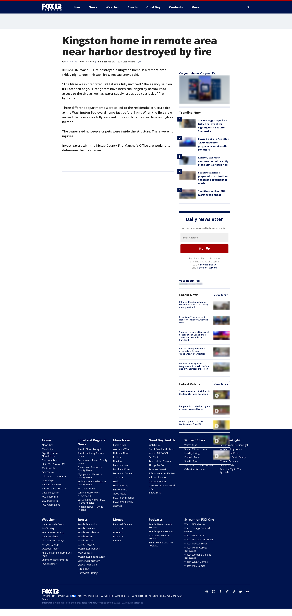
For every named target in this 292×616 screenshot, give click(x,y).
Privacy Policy (208, 264)
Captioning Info (50, 492)
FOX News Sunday (123, 501)
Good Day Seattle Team (162, 449)
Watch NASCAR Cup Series (198, 539)
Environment (120, 489)
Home (46, 440)
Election (117, 461)
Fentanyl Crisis (228, 465)
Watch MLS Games (194, 565)
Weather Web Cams (53, 524)
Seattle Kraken (85, 540)
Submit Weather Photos (162, 473)
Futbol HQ (83, 568)
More (195, 7)
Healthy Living (120, 485)
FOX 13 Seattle (87, 61)
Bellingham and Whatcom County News (92, 483)
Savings (117, 540)
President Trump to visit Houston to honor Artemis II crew (194, 319)
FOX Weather (49, 563)
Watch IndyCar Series (196, 543)
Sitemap (117, 505)
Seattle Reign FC (86, 544)
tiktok (227, 591)
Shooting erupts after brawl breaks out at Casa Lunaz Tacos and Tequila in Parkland (194, 335)
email (247, 591)
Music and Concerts (124, 473)
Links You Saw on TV (53, 464)
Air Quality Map (50, 544)
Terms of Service (207, 267)
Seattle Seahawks (87, 524)
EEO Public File (50, 500)
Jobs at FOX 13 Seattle (54, 476)
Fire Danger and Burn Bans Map (57, 554)
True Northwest (157, 469)
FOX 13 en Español (123, 497)
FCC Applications (51, 504)
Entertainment (121, 465)
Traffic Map (48, 528)
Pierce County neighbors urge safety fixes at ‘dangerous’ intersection (192, 351)
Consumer (118, 477)
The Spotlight (230, 440)
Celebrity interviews (194, 469)
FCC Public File (50, 496)
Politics (117, 457)
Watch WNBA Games (196, 561)
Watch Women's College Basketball (197, 556)
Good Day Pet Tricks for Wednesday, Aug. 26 (191, 423)
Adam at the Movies (160, 461)
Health (116, 481)
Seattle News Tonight (89, 449)
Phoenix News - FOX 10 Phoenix (90, 508)
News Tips (47, 445)
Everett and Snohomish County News (90, 469)
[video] (221, 394)
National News (121, 453)
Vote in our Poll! (190, 281)
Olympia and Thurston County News (90, 476)
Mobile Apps (48, 449)
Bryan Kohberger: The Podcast (161, 544)
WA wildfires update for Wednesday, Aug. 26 (192, 453)
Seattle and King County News (91, 454)
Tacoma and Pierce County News (92, 462)
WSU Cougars (85, 552)
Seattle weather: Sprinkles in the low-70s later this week (194, 392)
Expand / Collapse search (248, 7)
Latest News (188, 295)
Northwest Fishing (88, 572)
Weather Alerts (50, 536)
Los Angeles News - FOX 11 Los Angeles (91, 501)
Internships (48, 480)
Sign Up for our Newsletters (50, 454)
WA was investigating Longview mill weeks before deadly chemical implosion (194, 366)
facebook (220, 591)
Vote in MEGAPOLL (159, 453)
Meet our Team (50, 460)
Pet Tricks (154, 457)
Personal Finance (122, 524)
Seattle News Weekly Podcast (160, 526)
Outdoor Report (157, 481)
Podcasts (156, 519)
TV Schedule (48, 468)
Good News (119, 493)
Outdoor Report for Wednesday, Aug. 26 (190, 438)
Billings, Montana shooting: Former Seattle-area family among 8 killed (194, 304)
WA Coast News (86, 488)
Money (118, 519)
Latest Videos (189, 384)
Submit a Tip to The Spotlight (230, 471)
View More (221, 295)
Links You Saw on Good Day (162, 487)
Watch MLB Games (195, 535)
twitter (240, 591)
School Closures (157, 477)
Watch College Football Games (197, 530)
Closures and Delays (53, 540)
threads (234, 591)
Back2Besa (155, 492)
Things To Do (156, 465)
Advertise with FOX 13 (54, 488)
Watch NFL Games (194, 524)
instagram (213, 591)
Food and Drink (121, 469)
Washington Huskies (89, 548)
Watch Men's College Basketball (195, 549)
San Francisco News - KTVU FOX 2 (89, 494)
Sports (83, 519)
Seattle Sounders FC (89, 532)
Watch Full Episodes (231, 449)
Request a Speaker (52, 484)
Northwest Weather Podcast (159, 537)
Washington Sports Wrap (91, 556)
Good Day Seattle (162, 440)
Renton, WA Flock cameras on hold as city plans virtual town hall (213, 161)
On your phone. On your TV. (197, 73)
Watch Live (155, 445)
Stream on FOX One (199, 519)
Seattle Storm (85, 536)
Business (118, 532)
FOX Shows (48, 472)
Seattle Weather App (53, 532)
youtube (207, 591)
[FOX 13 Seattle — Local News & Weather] (53, 7)
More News (121, 440)
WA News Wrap (121, 449)
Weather (48, 519)
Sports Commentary (89, 560)
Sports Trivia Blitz (87, 564)
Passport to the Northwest (199, 465)
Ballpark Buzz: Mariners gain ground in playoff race (194, 407)
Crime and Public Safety (233, 457)
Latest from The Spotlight (234, 445)
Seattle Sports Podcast (161, 531)
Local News (119, 445)
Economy (118, 536)
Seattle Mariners (86, 528)
